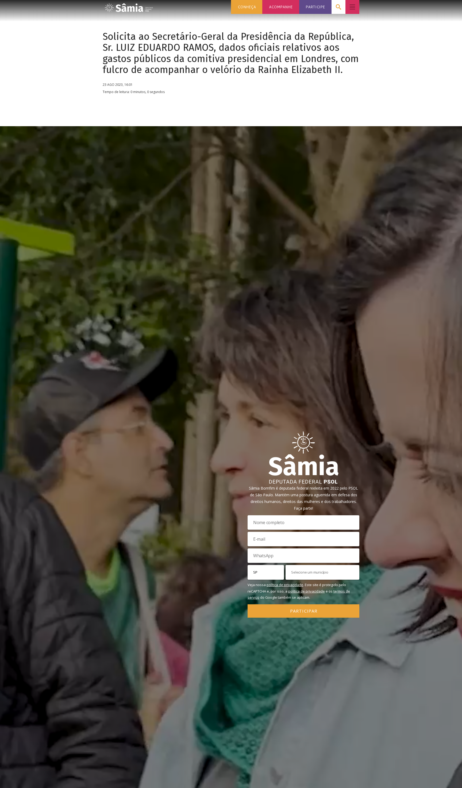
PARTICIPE (315, 6)
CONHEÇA (247, 6)
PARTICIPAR (303, 611)
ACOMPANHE (280, 6)
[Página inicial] (129, 6)
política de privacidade (285, 584)
